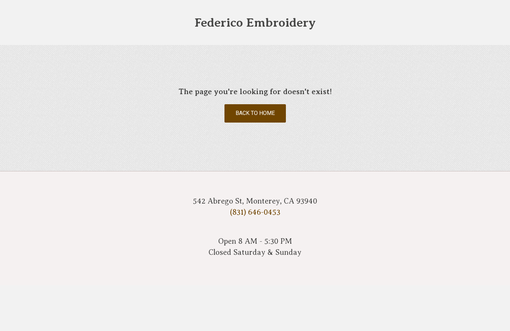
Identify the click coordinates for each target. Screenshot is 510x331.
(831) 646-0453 (255, 212)
